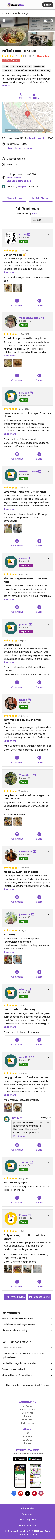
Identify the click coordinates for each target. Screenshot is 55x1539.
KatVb (23, 234)
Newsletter (27, 1419)
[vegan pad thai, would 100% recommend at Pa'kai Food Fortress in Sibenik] (17, 1107)
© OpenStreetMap (30, 130)
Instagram (33, 98)
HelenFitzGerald (28, 471)
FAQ (27, 1433)
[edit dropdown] (48, 1122)
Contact (27, 1436)
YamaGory (25, 775)
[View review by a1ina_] (11, 993)
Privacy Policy (27, 1508)
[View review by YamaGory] (11, 778)
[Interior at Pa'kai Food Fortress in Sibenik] (27, 1269)
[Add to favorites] (51, 20)
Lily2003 (24, 392)
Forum (27, 1416)
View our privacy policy (14, 1330)
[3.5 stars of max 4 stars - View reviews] (7, 56)
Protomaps (17, 130)
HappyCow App (27, 1450)
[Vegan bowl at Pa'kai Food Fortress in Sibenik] (17, 1269)
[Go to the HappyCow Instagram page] (41, 1493)
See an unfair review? (13, 1369)
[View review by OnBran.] (11, 562)
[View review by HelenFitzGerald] (11, 475)
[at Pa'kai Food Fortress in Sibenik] (8, 288)
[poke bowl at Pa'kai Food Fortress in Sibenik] (8, 1107)
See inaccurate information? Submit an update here (23, 1355)
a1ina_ (23, 989)
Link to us (27, 1440)
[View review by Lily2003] (11, 396)
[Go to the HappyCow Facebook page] (13, 1493)
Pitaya (35, 213)
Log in (47, 4)
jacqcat (23, 624)
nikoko (23, 699)
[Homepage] (15, 5)
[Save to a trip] (45, 20)
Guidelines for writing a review (18, 1324)
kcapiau (22, 186)
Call (21, 98)
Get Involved (27, 1423)
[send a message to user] (29, 234)
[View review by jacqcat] (11, 628)
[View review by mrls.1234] (11, 1061)
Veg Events (27, 1412)
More (5, 85)
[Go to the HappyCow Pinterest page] (34, 1493)
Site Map (27, 1443)
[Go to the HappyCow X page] (27, 1493)
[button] (27, 114)
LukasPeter (25, 851)
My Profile (27, 1406)
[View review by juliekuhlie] (11, 918)
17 (7, 20)
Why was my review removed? (19, 1318)
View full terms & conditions (17, 1375)
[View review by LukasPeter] (11, 855)
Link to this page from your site (19, 1363)
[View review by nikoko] (11, 703)
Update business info (19, 181)
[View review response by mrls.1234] (7, 1119)
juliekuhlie (24, 914)
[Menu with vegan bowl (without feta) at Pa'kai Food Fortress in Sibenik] (37, 1269)
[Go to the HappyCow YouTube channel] (20, 1493)
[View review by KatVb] (11, 238)
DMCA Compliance (27, 1519)
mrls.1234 (24, 1057)
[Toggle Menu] (3, 5)
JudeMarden (14, 177)
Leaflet (8, 130)
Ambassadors (27, 1409)
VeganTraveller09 (29, 318)
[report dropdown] (49, 234)
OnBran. (23, 558)
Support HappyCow (28, 1525)
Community (27, 1402)
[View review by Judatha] (11, 1166)
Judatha (24, 1162)
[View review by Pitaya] (11, 1218)
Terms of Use (27, 1514)
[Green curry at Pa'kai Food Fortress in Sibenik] (8, 363)
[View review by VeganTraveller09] (11, 321)
